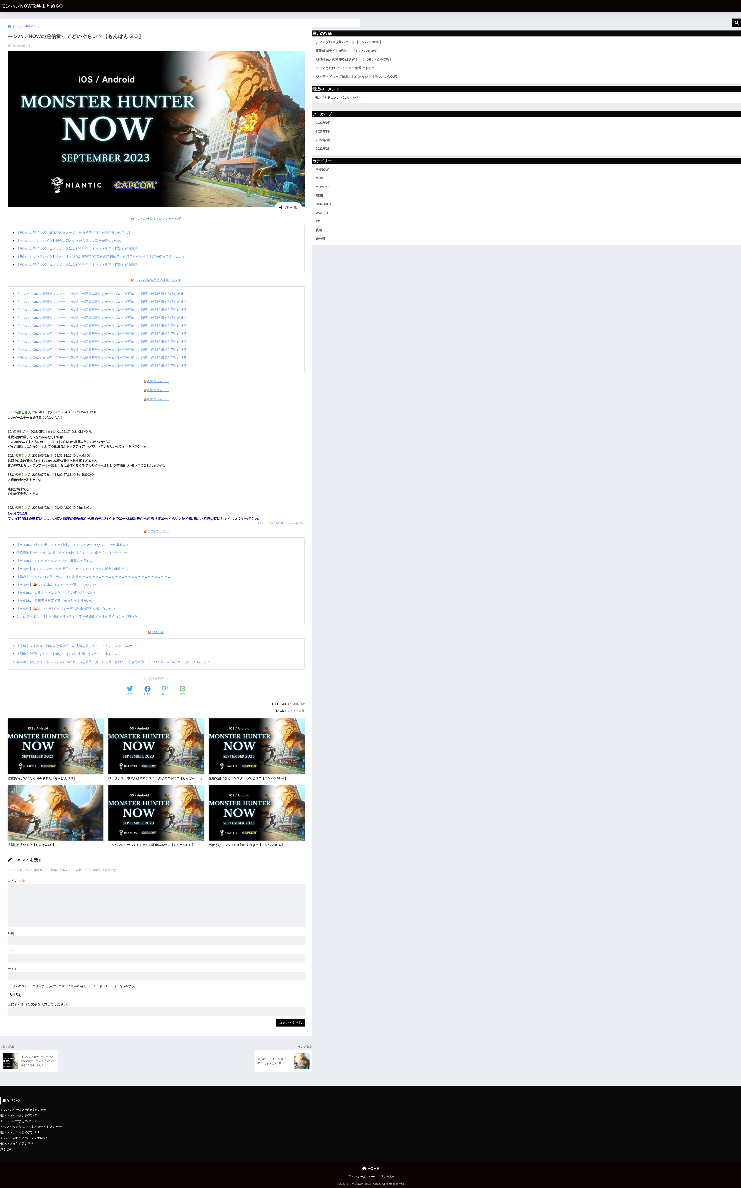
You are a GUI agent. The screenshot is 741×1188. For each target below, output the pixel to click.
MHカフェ (323, 187)
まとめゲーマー (158, 531)
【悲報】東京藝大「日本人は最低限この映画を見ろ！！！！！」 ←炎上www (74, 646)
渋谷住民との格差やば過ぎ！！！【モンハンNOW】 (354, 59)
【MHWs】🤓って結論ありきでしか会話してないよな (56, 585)
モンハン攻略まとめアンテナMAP (157, 218)
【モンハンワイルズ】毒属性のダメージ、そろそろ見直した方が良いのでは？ (73, 232)
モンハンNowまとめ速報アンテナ (158, 280)
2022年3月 (323, 140)
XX (318, 221)
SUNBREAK (325, 204)
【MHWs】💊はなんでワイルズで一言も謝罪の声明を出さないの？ (66, 609)
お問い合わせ (386, 1176)
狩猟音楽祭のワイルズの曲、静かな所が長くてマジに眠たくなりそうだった (72, 553)
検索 (736, 23)
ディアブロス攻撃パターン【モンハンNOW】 (349, 42)
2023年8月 (323, 131)
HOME (372, 1168)
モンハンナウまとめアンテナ (20, 1132)
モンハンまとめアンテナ (17, 1143)
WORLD (322, 213)
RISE (319, 195)
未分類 (321, 239)
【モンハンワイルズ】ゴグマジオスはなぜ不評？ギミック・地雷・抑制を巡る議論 (77, 248)
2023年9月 (323, 123)
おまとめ (158, 632)
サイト (13, 969)
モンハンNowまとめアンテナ (20, 1115)
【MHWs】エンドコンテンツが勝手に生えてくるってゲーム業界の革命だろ (72, 569)
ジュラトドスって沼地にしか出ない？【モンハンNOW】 (357, 77)
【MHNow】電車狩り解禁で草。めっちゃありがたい (54, 600)
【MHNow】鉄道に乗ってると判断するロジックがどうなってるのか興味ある (72, 545)
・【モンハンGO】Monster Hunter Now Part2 (285, 523)
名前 (11, 933)
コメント (16, 881)
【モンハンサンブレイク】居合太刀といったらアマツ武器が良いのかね (68, 241)
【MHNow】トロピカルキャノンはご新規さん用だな (54, 561)
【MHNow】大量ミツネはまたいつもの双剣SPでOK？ (56, 593)
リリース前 (297, 710)
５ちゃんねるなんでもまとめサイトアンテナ (31, 1126)
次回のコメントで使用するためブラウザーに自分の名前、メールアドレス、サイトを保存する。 (75, 986)
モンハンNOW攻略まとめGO (32, 5)
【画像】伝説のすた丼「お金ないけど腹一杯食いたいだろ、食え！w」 (68, 654)
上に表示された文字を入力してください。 (39, 1004)
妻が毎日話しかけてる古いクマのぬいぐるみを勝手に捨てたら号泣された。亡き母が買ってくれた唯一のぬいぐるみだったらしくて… (114, 662)
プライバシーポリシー (360, 1176)
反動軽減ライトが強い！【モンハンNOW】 (347, 51)
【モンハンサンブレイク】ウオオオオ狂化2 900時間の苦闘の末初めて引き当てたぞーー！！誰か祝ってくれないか (100, 256)
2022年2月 (323, 148)
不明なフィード (158, 381)
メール (13, 951)
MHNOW (298, 704)
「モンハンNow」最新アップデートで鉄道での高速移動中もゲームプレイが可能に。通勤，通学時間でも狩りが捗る (101, 294)
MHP (319, 178)
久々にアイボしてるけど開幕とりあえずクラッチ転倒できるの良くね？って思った (77, 617)
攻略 (319, 230)
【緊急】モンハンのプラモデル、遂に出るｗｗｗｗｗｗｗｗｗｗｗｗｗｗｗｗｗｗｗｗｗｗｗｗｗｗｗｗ (93, 577)
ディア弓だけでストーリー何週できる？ (345, 68)
